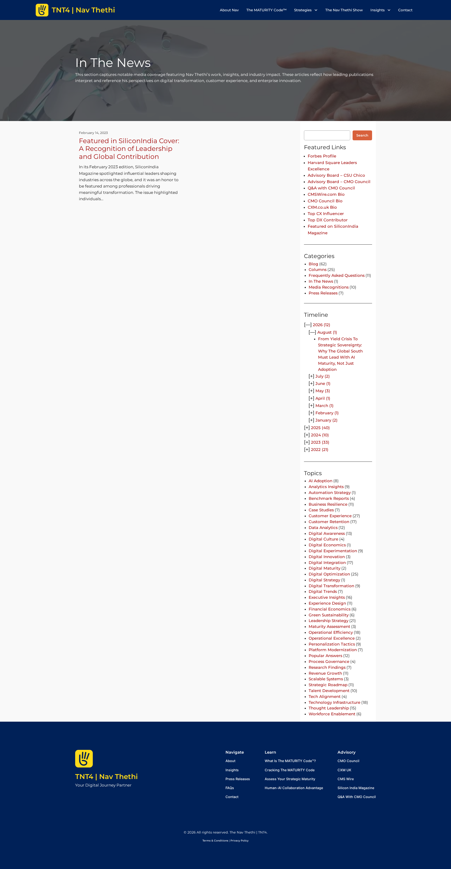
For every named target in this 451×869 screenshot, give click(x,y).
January (326, 420)
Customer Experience (330, 515)
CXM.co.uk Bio (322, 207)
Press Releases (323, 293)
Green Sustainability (329, 615)
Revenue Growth (325, 673)
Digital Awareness (327, 533)
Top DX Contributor (328, 220)
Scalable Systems (326, 679)
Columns (318, 269)
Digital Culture (323, 539)
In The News (321, 281)
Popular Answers (325, 655)
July (322, 376)
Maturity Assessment (329, 626)
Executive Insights (327, 597)
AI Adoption (320, 480)
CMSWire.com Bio (326, 194)
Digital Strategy (324, 580)
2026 (321, 324)
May (322, 390)
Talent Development (329, 690)
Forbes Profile (322, 156)
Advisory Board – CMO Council (339, 181)
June (322, 383)
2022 (319, 449)
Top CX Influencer (326, 213)
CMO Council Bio (325, 201)
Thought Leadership (329, 708)
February (327, 413)
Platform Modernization (333, 649)
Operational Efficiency (331, 632)
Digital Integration (327, 562)
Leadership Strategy (328, 620)
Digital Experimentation (333, 550)
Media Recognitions (329, 287)
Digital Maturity (324, 568)
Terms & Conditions (215, 840)
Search (362, 135)
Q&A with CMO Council (331, 188)
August (327, 332)
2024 (320, 435)
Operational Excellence (332, 638)
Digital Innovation (327, 556)
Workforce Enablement (332, 714)
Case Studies (321, 510)
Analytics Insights (326, 486)
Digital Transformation (331, 585)
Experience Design (327, 603)
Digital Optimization (329, 574)
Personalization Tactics (332, 644)
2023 (320, 442)
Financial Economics (329, 609)
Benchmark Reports (329, 498)
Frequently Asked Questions (337, 275)
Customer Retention (329, 521)
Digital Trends (323, 591)
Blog (313, 264)
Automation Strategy (330, 492)
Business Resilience (328, 504)
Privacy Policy (239, 840)
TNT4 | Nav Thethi (106, 776)
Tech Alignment (325, 696)
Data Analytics (323, 527)
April (322, 398)
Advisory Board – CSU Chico (336, 175)
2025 (320, 427)
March (324, 405)
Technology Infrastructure (334, 702)
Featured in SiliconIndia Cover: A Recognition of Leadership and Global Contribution (129, 148)
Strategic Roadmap (328, 684)
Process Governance (329, 661)
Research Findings (327, 667)
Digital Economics (327, 545)
